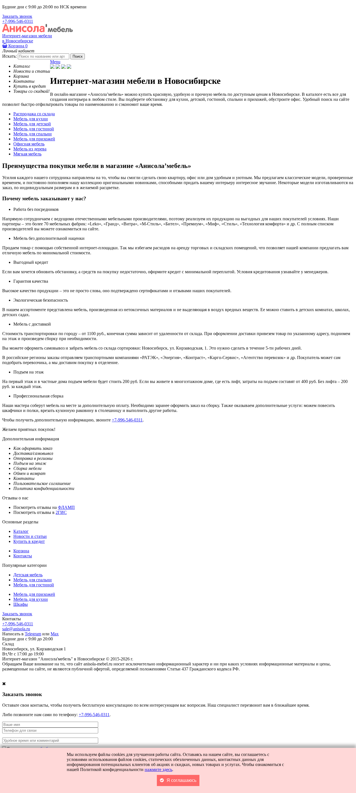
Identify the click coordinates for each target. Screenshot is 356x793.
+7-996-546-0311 (17, 21)
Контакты (22, 555)
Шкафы (20, 604)
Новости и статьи (30, 536)
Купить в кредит (29, 541)
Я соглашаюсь (181, 780)
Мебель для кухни (30, 599)
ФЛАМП (66, 507)
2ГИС (61, 512)
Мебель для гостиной (33, 584)
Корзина (17, 45)
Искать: (9, 56)
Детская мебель (28, 574)
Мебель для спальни (32, 579)
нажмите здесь (158, 769)
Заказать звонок (17, 16)
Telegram (33, 633)
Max (55, 633)
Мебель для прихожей (34, 594)
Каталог (21, 531)
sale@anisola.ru (16, 628)
